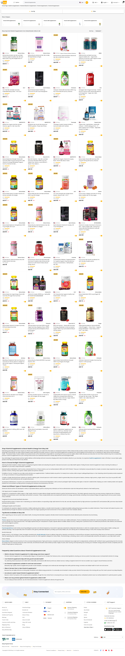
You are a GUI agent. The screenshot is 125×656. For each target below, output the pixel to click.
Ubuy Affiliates (26, 627)
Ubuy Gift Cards (26, 622)
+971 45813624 (110, 618)
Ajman (85, 617)
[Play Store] (117, 630)
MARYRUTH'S (22, 122)
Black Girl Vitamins (47, 157)
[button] (95, 2)
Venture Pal (48, 292)
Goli (100, 87)
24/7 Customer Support (115, 608)
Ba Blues (23, 358)
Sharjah (86, 612)
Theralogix (73, 122)
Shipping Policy (6, 625)
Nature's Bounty (21, 53)
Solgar (99, 323)
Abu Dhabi (86, 610)
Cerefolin (74, 257)
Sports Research (47, 87)
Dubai (85, 607)
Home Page (5, 5)
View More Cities (88, 627)
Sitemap (4, 617)
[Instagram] (103, 650)
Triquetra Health (97, 122)
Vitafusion (73, 87)
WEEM (100, 53)
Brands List (25, 610)
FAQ (23, 617)
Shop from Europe (37, 646)
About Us (4, 607)
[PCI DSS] (5, 639)
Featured (98, 31)
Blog (23, 625)
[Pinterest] (111, 650)
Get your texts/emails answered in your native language (115, 612)
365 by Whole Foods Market (47, 427)
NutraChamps (47, 257)
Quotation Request (7, 612)
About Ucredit (26, 620)
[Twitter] (109, 650)
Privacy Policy (61, 650)
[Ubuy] (4, 2)
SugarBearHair (72, 392)
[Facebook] (101, 650)
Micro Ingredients (47, 392)
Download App (26, 607)
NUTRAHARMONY (97, 223)
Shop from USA (5, 646)
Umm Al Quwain (88, 625)
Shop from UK (14, 646)
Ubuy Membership (7, 629)
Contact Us (5, 610)
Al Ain (85, 615)
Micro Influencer (6, 627)
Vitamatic (48, 323)
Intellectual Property (7, 615)
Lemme (99, 191)
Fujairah (86, 622)
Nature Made (22, 157)
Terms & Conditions (51, 650)
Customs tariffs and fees (8, 622)
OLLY (24, 87)
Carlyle (23, 427)
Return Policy (25, 615)
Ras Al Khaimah (88, 620)
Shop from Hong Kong (25, 646)
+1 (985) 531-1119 (110, 623)
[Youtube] (106, 650)
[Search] (87, 2)
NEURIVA (74, 427)
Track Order (5, 620)
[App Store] (108, 630)
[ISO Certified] (16, 639)
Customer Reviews (27, 612)
